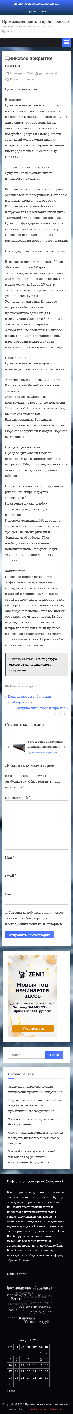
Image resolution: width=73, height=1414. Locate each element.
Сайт (9, 894)
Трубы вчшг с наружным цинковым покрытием (44, 744)
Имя (9, 857)
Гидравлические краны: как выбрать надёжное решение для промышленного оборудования (35, 1105)
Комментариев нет (23, 79)
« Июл (11, 1391)
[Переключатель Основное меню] (66, 42)
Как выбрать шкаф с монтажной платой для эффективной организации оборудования (32, 1156)
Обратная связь (36, 11)
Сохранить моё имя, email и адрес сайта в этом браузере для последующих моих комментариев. (34, 918)
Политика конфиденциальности (36, 3)
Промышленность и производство (35, 21)
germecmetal (48, 73)
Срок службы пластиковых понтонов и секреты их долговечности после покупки (35, 1137)
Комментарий (17, 798)
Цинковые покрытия (24, 686)
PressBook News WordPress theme (44, 1409)
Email (10, 876)
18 (16, 1371)
